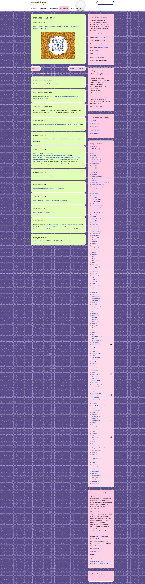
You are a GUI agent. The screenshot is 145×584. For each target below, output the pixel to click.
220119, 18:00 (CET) (38, 172)
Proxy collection (94, 133)
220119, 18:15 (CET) (38, 196)
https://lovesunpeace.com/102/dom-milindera (45, 188)
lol (45, 135)
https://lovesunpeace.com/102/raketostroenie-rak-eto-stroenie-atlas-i (51, 229)
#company (106, 47)
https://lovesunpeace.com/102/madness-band (45, 84)
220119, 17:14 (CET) (38, 149)
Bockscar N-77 (35, 68)
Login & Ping (64, 8)
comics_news (48, 22)
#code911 (102, 40)
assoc (46, 220)
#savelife (97, 37)
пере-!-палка (54, 8)
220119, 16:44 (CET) (38, 106)
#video (35, 26)
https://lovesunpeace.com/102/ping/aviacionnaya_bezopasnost (50, 200)
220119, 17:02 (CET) (38, 135)
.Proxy (72, 8)
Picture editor (93, 126)
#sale (98, 44)
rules (97, 106)
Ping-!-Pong (58, 240)
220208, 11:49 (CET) (38, 208)
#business (100, 47)
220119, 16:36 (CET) (38, 92)
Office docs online (95, 130)
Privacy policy (99, 536)
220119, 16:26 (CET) (38, 80)
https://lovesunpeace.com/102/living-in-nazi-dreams (49, 176)
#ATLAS (46, 28)
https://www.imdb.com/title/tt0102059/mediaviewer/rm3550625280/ (51, 155)
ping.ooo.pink (80, 8)
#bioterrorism (103, 37)
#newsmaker (100, 53)
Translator (93, 120)
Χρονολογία (34, 8)
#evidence (97, 50)
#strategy (102, 57)
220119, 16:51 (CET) (38, 120)
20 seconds (104, 74)
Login (40, 240)
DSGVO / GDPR (94, 538)
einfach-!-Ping (44, 8)
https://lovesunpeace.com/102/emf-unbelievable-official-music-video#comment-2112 (55, 124)
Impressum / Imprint (95, 551)
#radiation (96, 60)
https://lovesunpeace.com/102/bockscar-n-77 (45, 212)
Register (35, 240)
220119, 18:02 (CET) (38, 184)
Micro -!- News (38, 2)
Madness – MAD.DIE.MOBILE (77, 68)
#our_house (73, 26)
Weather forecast (94, 123)
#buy (102, 44)
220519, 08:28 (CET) (38, 220)
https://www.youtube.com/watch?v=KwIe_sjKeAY (50, 26)
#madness (66, 26)
